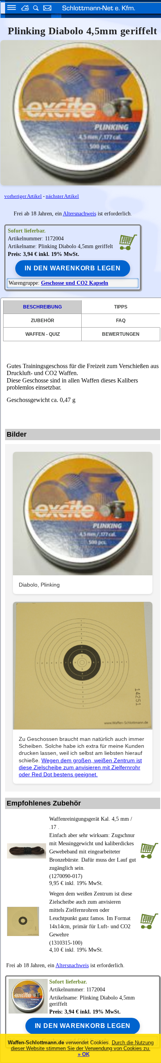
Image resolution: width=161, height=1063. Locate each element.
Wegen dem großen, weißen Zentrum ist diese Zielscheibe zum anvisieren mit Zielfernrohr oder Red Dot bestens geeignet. (80, 767)
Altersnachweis (79, 214)
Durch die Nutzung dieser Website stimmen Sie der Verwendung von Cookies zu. (82, 1045)
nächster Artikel (62, 196)
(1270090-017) (92, 847)
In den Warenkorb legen (73, 268)
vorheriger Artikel (23, 196)
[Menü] (9, 9)
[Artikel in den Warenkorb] (128, 242)
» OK (83, 1054)
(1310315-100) (90, 918)
